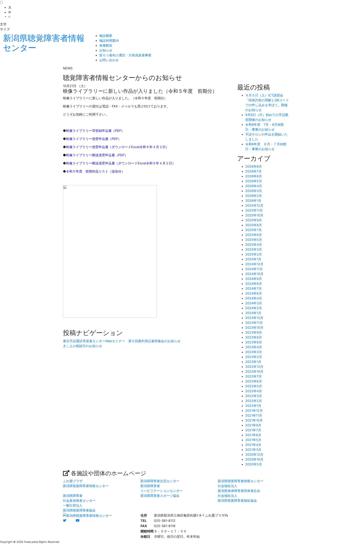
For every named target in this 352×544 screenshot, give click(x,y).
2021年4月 (253, 445)
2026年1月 (253, 201)
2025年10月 (254, 215)
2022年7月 (253, 376)
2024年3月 (253, 303)
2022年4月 (253, 391)
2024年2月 (253, 308)
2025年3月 (253, 249)
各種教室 (105, 45)
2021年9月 (253, 425)
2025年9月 (253, 220)
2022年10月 (254, 371)
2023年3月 (253, 352)
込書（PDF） (114, 131)
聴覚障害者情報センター (44, 43)
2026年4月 (253, 186)
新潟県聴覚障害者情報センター (240, 481)
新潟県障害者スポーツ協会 (159, 496)
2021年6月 (253, 435)
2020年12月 (254, 454)
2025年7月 (253, 230)
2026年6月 (253, 176)
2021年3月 (253, 450)
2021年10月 (254, 420)
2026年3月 (253, 191)
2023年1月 (253, 362)
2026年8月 (253, 166)
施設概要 (105, 36)
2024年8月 (253, 284)
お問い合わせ (109, 60)
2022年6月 (253, 381)
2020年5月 (253, 464)
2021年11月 (253, 415)
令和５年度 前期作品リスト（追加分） (95, 171)
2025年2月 (253, 254)
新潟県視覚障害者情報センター (86, 486)
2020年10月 (254, 459)
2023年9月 (253, 332)
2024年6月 (253, 293)
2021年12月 (254, 411)
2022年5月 (253, 386)
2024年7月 (253, 288)
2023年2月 (253, 357)
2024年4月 (253, 298)
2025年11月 (254, 210)
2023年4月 (253, 347)
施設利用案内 (109, 40)
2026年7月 (253, 171)
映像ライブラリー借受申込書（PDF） (93, 139)
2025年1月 (253, 259)
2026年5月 (253, 181)
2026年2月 (253, 196)
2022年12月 (254, 367)
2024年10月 (254, 274)
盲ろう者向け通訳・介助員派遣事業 (125, 55)
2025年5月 (253, 240)
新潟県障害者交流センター (159, 481)
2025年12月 (254, 205)
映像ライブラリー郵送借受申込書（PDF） (97, 155)
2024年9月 (253, 279)
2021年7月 (253, 430)
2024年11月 (254, 269)
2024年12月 (254, 264)
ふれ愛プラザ (72, 481)
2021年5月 (253, 440)
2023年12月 (254, 318)
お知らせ (105, 50)
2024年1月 (253, 313)
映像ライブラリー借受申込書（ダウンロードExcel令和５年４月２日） (117, 147)
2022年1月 (253, 406)
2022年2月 (253, 401)
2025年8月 (253, 225)
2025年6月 (253, 235)
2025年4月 (253, 245)
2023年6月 (253, 342)
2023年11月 (254, 323)
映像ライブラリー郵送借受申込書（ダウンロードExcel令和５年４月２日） (120, 163)
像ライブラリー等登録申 (87, 131)
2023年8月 (253, 337)
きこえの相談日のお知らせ (82, 346)
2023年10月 (254, 328)
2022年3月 (253, 396)
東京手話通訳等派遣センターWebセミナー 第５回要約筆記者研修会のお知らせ (121, 341)
